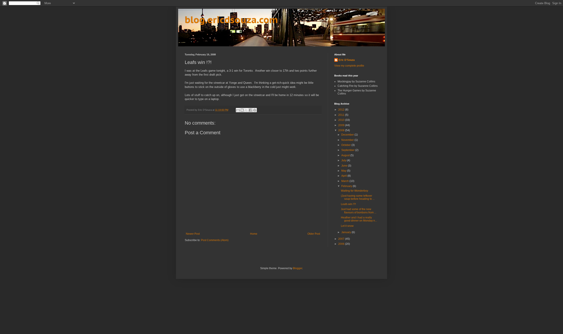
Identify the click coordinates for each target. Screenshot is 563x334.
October (346, 145)
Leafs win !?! (348, 204)
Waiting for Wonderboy (354, 190)
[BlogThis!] (242, 110)
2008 (341, 130)
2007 (341, 238)
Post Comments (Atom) (214, 240)
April (344, 175)
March (345, 181)
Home (253, 233)
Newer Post (193, 233)
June (344, 165)
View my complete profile (349, 65)
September (348, 150)
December (348, 134)
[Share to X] (246, 110)
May (344, 170)
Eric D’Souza (347, 60)
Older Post (313, 233)
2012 (341, 109)
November (348, 140)
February (347, 186)
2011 (341, 114)
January (346, 232)
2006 (341, 243)
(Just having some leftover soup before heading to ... (358, 197)
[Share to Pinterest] (254, 110)
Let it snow (347, 225)
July (344, 160)
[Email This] (238, 110)
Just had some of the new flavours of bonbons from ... (358, 211)
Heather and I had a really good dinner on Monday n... (359, 219)
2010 (341, 120)
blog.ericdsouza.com (231, 20)
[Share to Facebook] (250, 110)
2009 (341, 125)
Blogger (297, 268)
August (345, 155)
